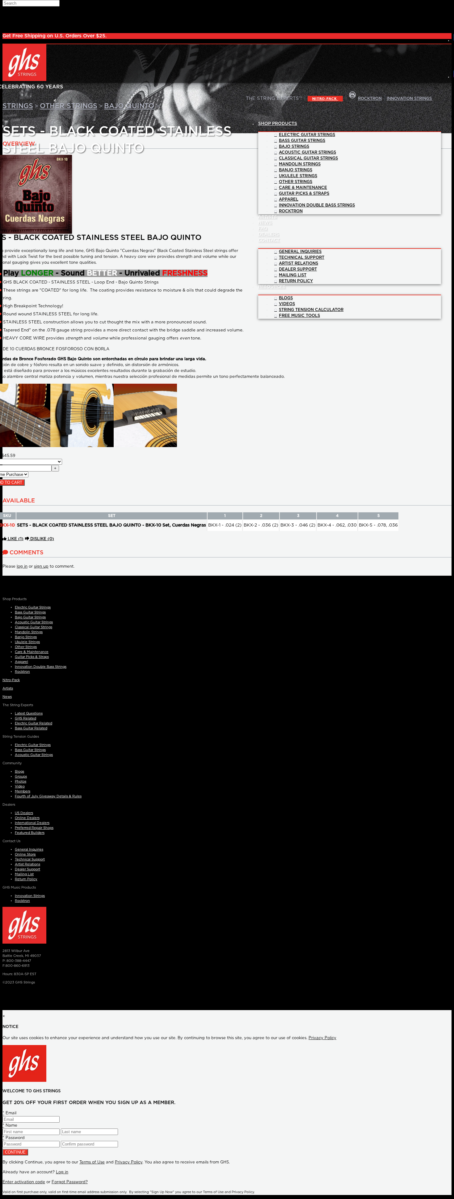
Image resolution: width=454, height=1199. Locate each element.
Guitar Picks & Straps (32, 657)
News (7, 696)
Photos (20, 781)
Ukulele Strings (27, 642)
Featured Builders (29, 832)
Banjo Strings (26, 637)
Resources (272, 287)
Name (9, 1126)
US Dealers (24, 813)
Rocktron (22, 671)
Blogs (19, 771)
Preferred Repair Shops (34, 828)
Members (22, 791)
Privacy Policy (322, 1038)
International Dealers (32, 823)
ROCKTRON (370, 99)
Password (13, 1138)
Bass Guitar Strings (30, 612)
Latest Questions (29, 713)
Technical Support (30, 859)
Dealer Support (27, 869)
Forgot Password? (70, 1182)
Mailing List (24, 874)
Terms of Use (92, 1162)
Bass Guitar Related (31, 728)
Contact (269, 240)
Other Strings (68, 106)
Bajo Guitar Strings (30, 617)
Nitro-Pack (325, 98)
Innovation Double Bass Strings (40, 666)
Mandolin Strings (29, 632)
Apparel (21, 662)
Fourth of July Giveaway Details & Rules (48, 796)
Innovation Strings (30, 896)
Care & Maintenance (31, 652)
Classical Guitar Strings (33, 627)
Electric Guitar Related (33, 723)
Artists (7, 688)
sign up (41, 567)
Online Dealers (27, 818)
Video (20, 786)
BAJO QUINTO (129, 106)
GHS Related (25, 718)
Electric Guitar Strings (33, 607)
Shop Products (277, 124)
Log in (62, 1172)
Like (14, 539)
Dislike (41, 539)
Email (9, 1113)
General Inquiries (29, 849)
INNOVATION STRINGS (409, 99)
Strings (17, 106)
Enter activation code (23, 1182)
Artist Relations (27, 864)
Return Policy (26, 879)
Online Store (25, 854)
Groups (21, 776)
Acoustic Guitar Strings (34, 622)
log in (22, 567)
